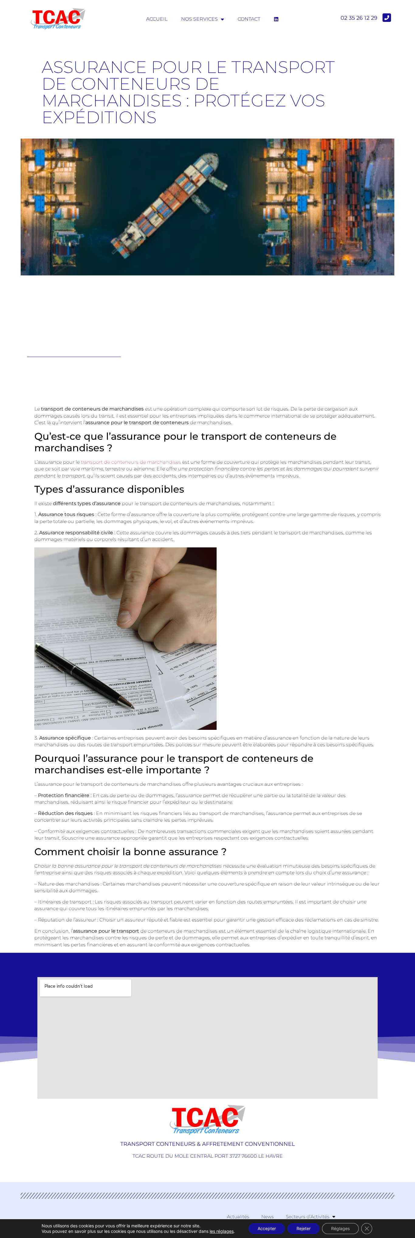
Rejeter (303, 1228)
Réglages (340, 1228)
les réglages (222, 1231)
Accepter (267, 1228)
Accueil (156, 19)
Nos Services (199, 19)
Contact (249, 19)
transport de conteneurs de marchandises (131, 462)
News (267, 1216)
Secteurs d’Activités (307, 1216)
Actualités (238, 1216)
